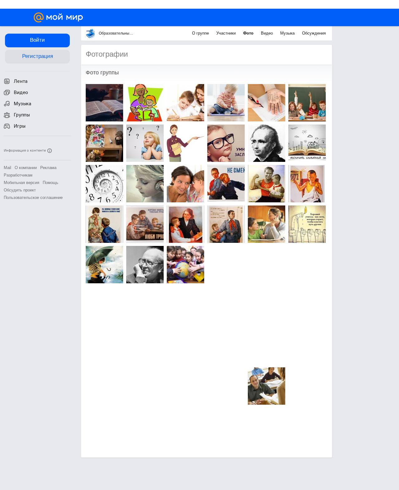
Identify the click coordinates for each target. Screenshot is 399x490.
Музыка (288, 33)
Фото (249, 33)
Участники (226, 33)
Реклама (48, 167)
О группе (201, 33)
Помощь (50, 182)
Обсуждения (314, 33)
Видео (267, 33)
